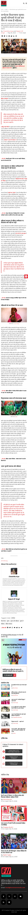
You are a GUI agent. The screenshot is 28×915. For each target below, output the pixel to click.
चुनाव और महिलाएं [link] (15, 621)
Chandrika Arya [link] (8, 31)
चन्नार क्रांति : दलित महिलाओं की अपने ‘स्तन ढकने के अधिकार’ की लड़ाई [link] (18, 730)
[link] (26, 276)
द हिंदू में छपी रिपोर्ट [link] (5, 126)
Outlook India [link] (13, 52)
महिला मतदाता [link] (9, 624)
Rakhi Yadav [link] (7, 855)
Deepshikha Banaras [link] (17, 717)
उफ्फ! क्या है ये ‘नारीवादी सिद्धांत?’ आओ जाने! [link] (18, 700)
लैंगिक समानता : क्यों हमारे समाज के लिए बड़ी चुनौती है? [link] (18, 692)
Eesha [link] (14, 733)
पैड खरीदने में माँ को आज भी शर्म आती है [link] (18, 685)
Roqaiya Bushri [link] (8, 827)
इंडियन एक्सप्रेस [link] (4, 98)
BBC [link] (16, 416)
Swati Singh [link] (15, 702)
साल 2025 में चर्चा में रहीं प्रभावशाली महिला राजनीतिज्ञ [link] (13, 824)
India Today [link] (16, 323)
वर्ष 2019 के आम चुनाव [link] (21, 233)
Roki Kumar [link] (15, 695)
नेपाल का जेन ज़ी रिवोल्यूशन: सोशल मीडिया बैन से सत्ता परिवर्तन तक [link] (13, 852)
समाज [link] (2, 9)
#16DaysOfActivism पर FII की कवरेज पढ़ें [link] (12, 636)
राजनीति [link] (6, 9)
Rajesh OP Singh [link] (14, 599)
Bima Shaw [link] (15, 688)
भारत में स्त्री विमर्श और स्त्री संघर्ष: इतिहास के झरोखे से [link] (18, 714)
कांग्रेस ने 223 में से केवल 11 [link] (10, 140)
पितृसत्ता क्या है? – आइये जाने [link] (17, 721)
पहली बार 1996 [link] (12, 192)
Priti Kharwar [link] (7, 799)
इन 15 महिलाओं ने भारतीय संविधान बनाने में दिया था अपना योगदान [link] (18, 707)
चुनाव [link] (8, 621)
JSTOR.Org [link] (4, 561)
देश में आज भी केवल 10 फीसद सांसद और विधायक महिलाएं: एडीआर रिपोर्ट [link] (12, 796)
